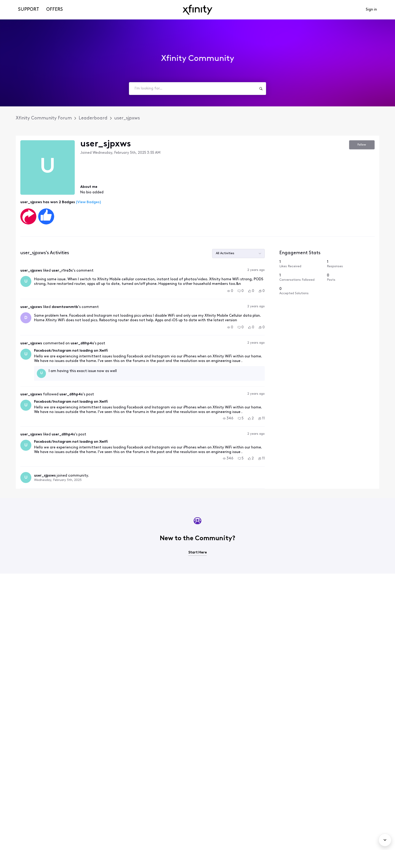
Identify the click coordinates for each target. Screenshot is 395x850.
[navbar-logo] (197, 9)
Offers (54, 9)
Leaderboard (93, 118)
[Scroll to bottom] (385, 840)
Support (28, 9)
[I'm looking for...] (261, 88)
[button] (230, 291)
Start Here (197, 552)
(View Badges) (88, 202)
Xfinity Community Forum (44, 118)
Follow (362, 144)
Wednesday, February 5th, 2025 (58, 480)
